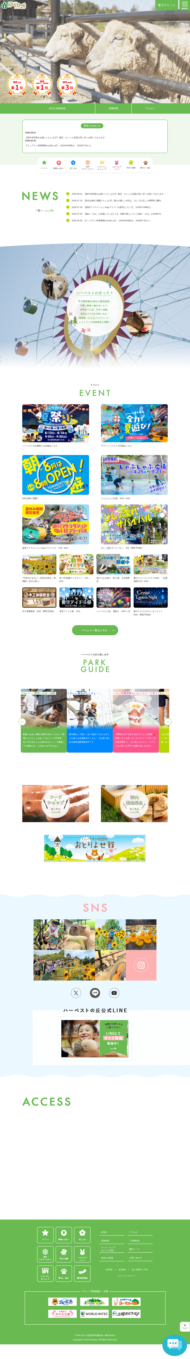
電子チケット (167, 5)
